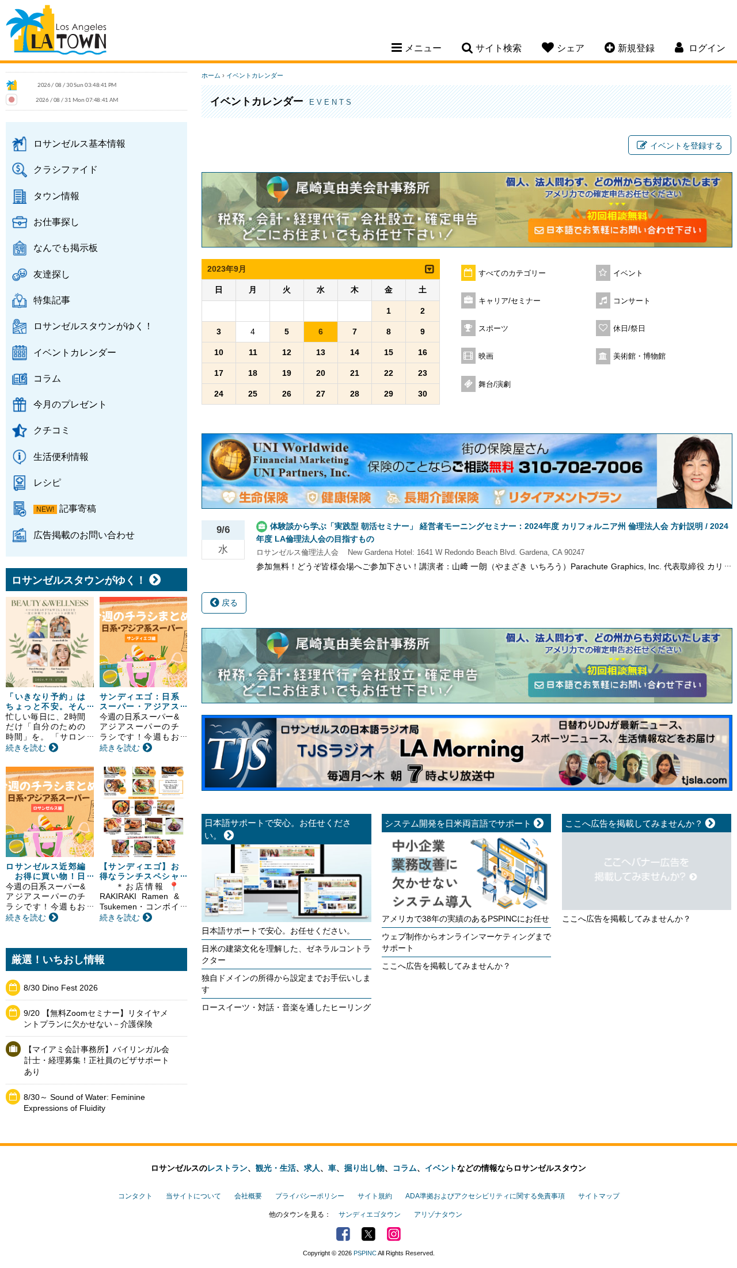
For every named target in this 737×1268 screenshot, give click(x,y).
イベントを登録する (686, 145)
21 (354, 373)
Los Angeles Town (56, 31)
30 (422, 393)
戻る (228, 602)
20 (320, 373)
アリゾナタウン (438, 1214)
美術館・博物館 (639, 356)
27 (320, 393)
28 (354, 393)
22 (388, 373)
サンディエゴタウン (370, 1214)
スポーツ (493, 329)
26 (286, 393)
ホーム (211, 75)
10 (218, 352)
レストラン (227, 1167)
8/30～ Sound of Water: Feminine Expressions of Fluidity (84, 1102)
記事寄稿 (77, 508)
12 (286, 352)
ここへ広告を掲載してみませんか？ (446, 965)
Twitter (368, 1234)
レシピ (47, 482)
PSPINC (365, 1253)
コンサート (632, 301)
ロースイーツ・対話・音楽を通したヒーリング (286, 1007)
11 (253, 352)
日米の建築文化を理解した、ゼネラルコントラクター (286, 954)
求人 (312, 1167)
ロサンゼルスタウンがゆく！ (93, 326)
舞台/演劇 (494, 384)
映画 (485, 356)
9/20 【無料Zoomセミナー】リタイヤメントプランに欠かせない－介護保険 (96, 1018)
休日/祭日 (629, 329)
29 (388, 393)
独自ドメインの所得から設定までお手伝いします (286, 983)
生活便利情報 (61, 456)
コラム (47, 378)
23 (422, 373)
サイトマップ (599, 1196)
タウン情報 (56, 196)
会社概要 (248, 1196)
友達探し (51, 274)
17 (218, 373)
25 (252, 393)
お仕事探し (56, 221)
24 (218, 393)
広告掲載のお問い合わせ (84, 535)
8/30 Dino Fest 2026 (61, 987)
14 (354, 352)
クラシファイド (65, 169)
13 (320, 352)
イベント (628, 273)
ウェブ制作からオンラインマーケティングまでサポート (466, 942)
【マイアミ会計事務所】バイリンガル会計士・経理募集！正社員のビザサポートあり (96, 1060)
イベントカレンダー (74, 352)
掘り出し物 (364, 1167)
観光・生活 (276, 1167)
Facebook (343, 1234)
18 (252, 373)
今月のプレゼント (70, 404)
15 (388, 352)
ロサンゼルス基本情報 (79, 143)
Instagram (394, 1234)
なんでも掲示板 (65, 247)
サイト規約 (375, 1196)
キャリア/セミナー (509, 301)
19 (286, 373)
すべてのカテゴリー (512, 273)
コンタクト (135, 1196)
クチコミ (51, 430)
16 (422, 352)
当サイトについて (193, 1196)
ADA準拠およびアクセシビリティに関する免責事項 (485, 1196)
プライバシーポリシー (309, 1196)
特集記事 (51, 300)
